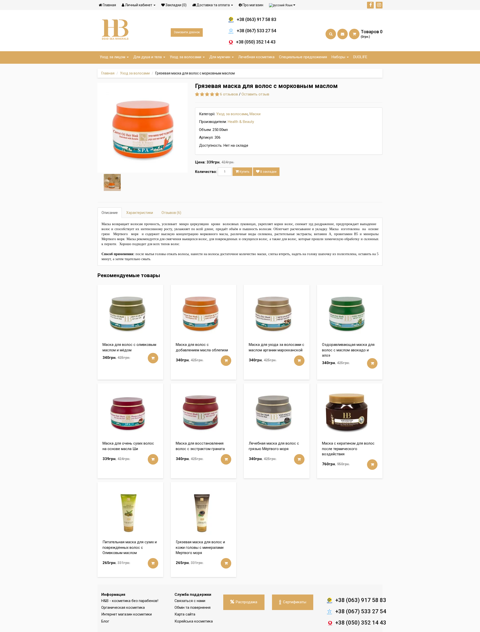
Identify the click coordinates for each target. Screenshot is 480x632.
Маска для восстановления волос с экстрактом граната (200, 446)
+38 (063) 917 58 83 (256, 19)
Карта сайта (184, 614)
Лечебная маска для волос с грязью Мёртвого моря (274, 446)
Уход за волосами (186, 57)
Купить (244, 171)
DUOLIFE (360, 57)
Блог (105, 621)
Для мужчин (220, 57)
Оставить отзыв (255, 94)
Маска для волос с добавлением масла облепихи (202, 347)
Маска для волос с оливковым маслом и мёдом (129, 347)
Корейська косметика (193, 621)
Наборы (339, 57)
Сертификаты (294, 602)
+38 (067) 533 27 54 (256, 30)
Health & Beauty (241, 121)
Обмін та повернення (192, 607)
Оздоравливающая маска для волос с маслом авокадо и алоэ (348, 350)
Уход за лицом (113, 57)
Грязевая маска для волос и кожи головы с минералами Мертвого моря (200, 547)
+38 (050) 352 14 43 (256, 41)
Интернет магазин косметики (126, 614)
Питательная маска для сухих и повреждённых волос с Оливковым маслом (129, 547)
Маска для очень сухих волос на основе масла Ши (128, 446)
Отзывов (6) (171, 213)
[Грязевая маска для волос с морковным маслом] (143, 128)
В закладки (268, 171)
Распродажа (246, 602)
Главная (107, 73)
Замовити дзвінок (187, 32)
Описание (110, 213)
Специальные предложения (303, 57)
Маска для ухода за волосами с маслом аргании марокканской (276, 347)
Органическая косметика (123, 607)
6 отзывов (229, 94)
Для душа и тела (148, 57)
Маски (255, 114)
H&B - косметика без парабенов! (129, 601)
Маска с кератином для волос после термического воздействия (348, 448)
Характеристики (139, 213)
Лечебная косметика (256, 57)
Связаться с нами (189, 601)
